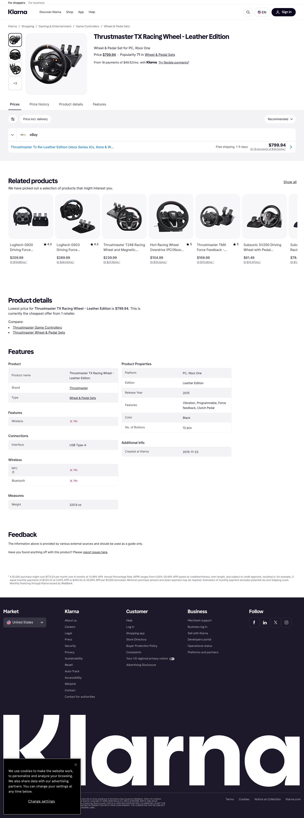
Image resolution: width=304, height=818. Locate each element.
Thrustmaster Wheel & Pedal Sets (39, 332)
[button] (262, 12)
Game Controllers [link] (87, 26)
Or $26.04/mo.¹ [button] (65, 262)
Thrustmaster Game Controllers (37, 327)
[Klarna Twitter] (276, 622)
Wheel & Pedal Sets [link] (117, 26)
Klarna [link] (12, 26)
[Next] (290, 229)
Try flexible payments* (174, 62)
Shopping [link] (28, 26)
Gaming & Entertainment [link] (55, 26)
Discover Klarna (50, 12)
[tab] (14, 104)
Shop (69, 12)
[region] (42, 786)
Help (92, 12)
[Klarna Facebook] (254, 622)
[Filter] (12, 119)
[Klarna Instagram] (286, 622)
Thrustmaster (78, 388)
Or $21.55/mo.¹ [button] (111, 262)
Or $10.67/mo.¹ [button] (252, 262)
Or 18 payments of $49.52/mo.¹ (268, 148)
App (81, 12)
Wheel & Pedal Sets (160, 55)
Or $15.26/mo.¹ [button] (205, 262)
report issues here (95, 552)
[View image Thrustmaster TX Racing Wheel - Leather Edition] (15, 40)
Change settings (41, 801)
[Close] (75, 764)
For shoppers (16, 3)
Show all (290, 182)
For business (37, 3)
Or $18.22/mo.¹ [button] (158, 262)
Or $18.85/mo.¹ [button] (18, 262)
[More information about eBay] (12, 135)
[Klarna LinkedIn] (265, 622)
